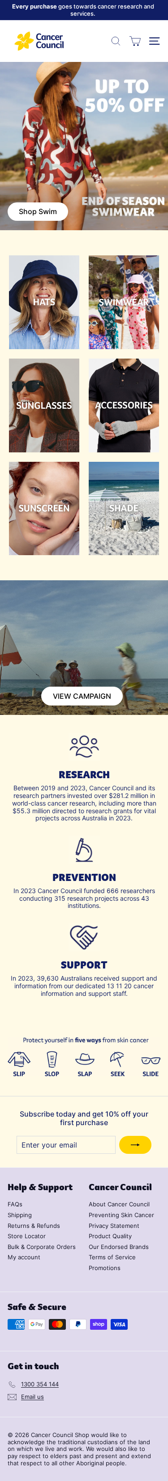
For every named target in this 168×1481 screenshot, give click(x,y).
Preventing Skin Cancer (121, 1214)
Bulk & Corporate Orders (42, 1246)
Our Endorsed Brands (119, 1246)
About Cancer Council (119, 1204)
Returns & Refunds (34, 1225)
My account (24, 1257)
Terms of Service (112, 1257)
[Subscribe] (135, 1145)
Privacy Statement (114, 1225)
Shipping (20, 1214)
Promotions (105, 1267)
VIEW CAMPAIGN (82, 696)
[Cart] (135, 41)
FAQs (15, 1204)
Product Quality (110, 1236)
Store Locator (27, 1236)
